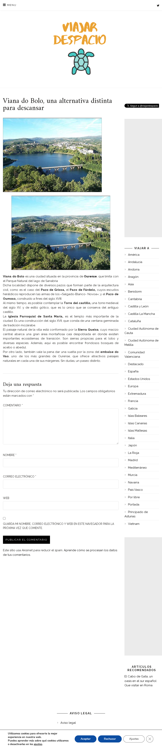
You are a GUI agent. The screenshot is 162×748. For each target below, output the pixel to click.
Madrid (133, 460)
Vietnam (133, 524)
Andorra (133, 269)
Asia (131, 284)
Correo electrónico (19, 476)
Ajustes (134, 739)
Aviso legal (68, 723)
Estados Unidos (139, 379)
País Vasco (135, 490)
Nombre (9, 455)
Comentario (13, 405)
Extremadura (137, 393)
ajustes (38, 744)
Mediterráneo (137, 467)
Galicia (133, 408)
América (133, 254)
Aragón (133, 277)
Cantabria (135, 299)
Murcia (132, 475)
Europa (133, 386)
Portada (133, 504)
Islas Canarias (137, 423)
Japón (132, 445)
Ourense (90, 276)
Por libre (134, 497)
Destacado (136, 364)
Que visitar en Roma (138, 685)
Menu (11, 5)
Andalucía (135, 262)
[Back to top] (153, 739)
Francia (133, 401)
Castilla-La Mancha (141, 314)
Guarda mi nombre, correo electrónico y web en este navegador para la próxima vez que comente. (58, 526)
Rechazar (110, 739)
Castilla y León (138, 306)
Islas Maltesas (137, 430)
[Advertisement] (143, 178)
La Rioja (133, 453)
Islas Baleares (137, 416)
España (133, 371)
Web (6, 498)
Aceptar (85, 739)
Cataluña (134, 321)
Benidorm (135, 291)
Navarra (133, 482)
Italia (131, 438)
